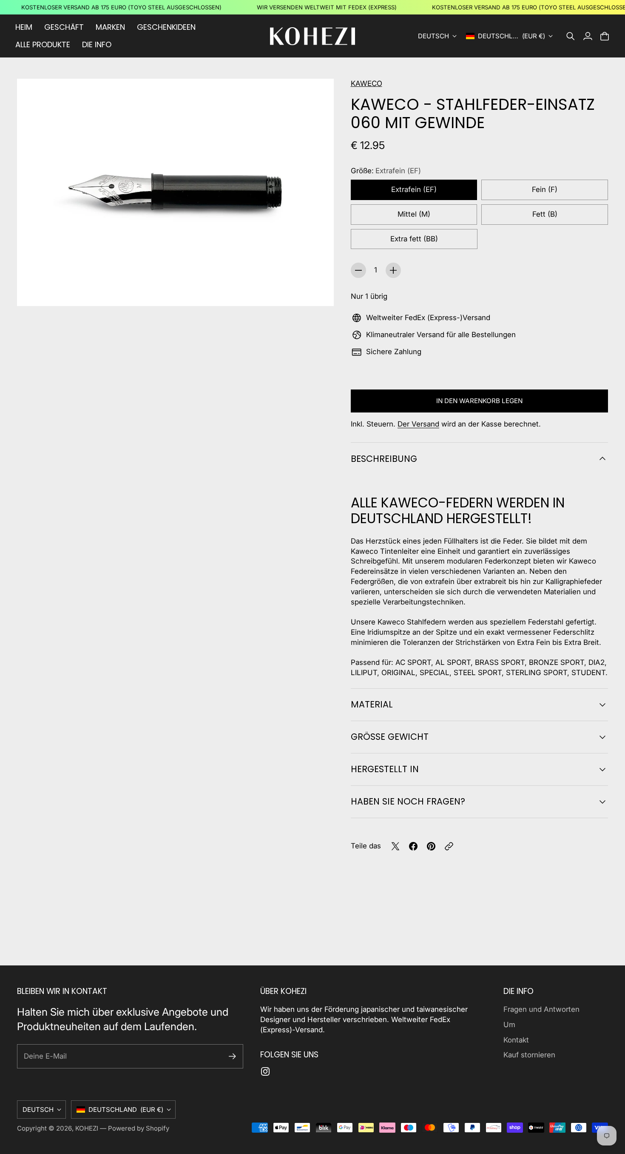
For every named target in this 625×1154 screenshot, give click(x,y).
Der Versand (418, 424)
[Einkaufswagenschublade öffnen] (604, 36)
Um (509, 1024)
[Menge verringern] (358, 270)
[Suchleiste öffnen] (570, 36)
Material (372, 704)
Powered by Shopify (138, 1128)
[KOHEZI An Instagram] (265, 1071)
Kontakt (516, 1040)
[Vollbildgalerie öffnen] (317, 290)
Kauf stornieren (529, 1055)
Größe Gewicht (390, 736)
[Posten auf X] (395, 846)
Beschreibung (384, 458)
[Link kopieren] (449, 846)
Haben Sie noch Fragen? (408, 801)
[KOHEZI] (312, 36)
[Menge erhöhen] (393, 270)
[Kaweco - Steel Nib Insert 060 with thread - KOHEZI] (175, 192)
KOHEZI (86, 1128)
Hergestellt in (385, 769)
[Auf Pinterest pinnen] (431, 846)
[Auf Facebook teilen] (413, 846)
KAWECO (366, 83)
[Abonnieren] (232, 1056)
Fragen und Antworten (541, 1009)
